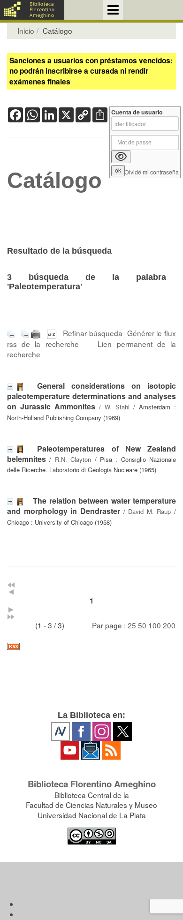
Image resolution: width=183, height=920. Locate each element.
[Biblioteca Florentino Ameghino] (32, 10)
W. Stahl (117, 406)
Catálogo (54, 180)
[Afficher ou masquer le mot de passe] (120, 156)
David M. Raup (149, 511)
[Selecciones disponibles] (53, 333)
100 (154, 625)
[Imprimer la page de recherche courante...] (37, 333)
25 (132, 625)
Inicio (25, 30)
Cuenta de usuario (137, 112)
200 (169, 625)
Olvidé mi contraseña (151, 172)
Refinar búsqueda (92, 333)
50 (142, 625)
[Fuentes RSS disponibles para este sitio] (91, 646)
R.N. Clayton (73, 459)
